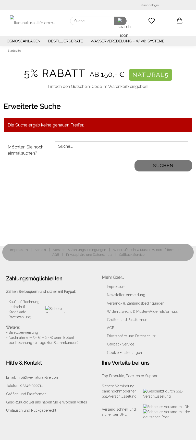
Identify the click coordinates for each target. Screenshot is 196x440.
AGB (55, 254)
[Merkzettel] (152, 21)
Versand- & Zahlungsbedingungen (79, 250)
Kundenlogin (149, 5)
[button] (180, 21)
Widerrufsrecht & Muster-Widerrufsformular (147, 250)
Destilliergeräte (65, 41)
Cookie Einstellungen (124, 353)
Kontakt (40, 250)
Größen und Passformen (127, 320)
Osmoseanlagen (24, 41)
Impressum (19, 250)
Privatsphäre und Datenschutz (89, 254)
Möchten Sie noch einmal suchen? (25, 150)
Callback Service (131, 254)
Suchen (163, 165)
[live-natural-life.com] (34, 23)
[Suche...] (120, 21)
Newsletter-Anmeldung (126, 295)
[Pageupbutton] (182, 432)
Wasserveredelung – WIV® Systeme (127, 41)
